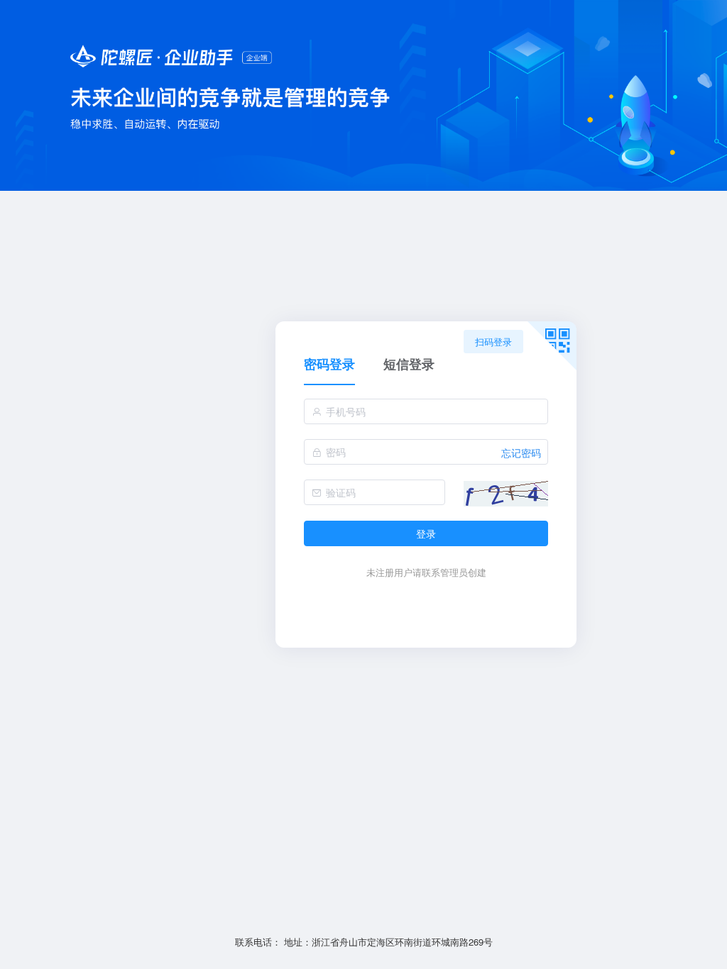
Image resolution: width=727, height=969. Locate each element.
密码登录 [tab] (329, 365)
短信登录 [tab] (408, 365)
